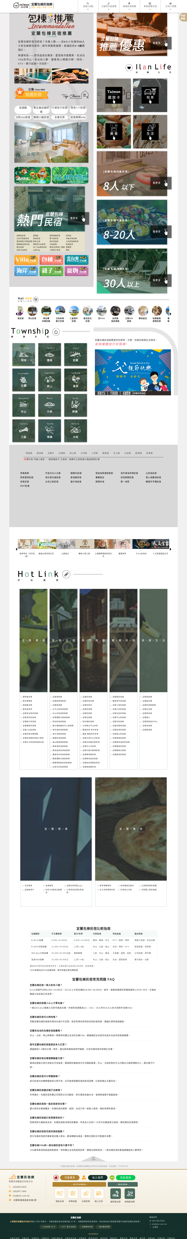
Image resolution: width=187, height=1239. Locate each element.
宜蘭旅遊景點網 (59, 701)
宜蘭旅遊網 (57, 705)
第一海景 (125, 481)
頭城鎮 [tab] (29, 453)
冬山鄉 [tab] (116, 453)
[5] (52, 158)
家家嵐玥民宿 (26, 477)
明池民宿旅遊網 (59, 722)
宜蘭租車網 (147, 730)
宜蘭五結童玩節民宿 (91, 742)
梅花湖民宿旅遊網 (60, 730)
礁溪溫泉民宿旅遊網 (61, 750)
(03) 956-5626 (157, 1221)
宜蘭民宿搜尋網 (149, 705)
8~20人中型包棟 (39, 947)
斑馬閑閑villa (78, 117)
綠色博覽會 (27, 701)
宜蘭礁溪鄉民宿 (89, 755)
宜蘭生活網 (147, 709)
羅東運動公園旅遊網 (61, 759)
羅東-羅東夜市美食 (91, 734)
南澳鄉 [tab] (149, 453)
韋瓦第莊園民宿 (41, 109)
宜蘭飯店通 (147, 701)
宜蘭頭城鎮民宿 (89, 767)
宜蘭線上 (146, 717)
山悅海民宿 (151, 473)
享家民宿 (24, 481)
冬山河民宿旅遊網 (60, 713)
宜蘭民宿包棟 (88, 701)
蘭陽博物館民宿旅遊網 (62, 763)
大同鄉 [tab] (83, 453)
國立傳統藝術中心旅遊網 (63, 726)
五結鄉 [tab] (127, 453)
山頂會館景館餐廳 (149, 886)
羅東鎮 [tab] (105, 453)
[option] (25, 313)
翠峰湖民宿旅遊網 (60, 746)
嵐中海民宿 (76, 481)
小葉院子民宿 (59, 107)
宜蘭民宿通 (87, 709)
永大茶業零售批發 (107, 890)
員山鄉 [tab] (73, 453)
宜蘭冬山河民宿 (89, 746)
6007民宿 (25, 486)
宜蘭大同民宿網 (119, 709)
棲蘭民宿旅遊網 (59, 738)
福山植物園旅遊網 (60, 742)
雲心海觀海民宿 (153, 477)
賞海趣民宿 (76, 477)
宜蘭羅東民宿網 (119, 746)
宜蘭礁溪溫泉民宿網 (121, 742)
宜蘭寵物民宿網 (29, 726)
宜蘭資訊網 (147, 713)
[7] (56, 158)
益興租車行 (29, 890)
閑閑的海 (100, 481)
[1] (44, 158)
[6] (54, 158)
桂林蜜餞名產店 (127, 886)
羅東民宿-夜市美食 (91, 730)
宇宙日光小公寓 (53, 473)
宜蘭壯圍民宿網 (119, 726)
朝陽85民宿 (76, 473)
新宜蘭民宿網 (88, 722)
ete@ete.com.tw (158, 1224)
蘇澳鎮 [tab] (138, 453)
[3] (48, 158)
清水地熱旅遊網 (59, 734)
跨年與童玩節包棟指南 (67, 970)
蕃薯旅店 (100, 477)
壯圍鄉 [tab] (62, 453)
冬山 (29, 59)
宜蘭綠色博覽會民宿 (91, 763)
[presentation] (16, 172)
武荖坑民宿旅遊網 (60, 767)
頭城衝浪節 (27, 705)
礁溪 (50, 55)
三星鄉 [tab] (94, 453)
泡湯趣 (23, 107)
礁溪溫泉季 (27, 709)
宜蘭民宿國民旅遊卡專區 (33, 738)
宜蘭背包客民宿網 (30, 713)
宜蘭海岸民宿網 (29, 717)
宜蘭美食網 (147, 726)
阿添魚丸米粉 (126, 890)
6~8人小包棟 (37, 940)
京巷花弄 (59, 117)
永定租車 (28, 886)
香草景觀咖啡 (105, 886)
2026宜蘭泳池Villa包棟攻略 (42, 970)
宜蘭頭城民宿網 (119, 738)
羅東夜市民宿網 (119, 701)
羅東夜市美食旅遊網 (61, 755)
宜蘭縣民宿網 (118, 697)
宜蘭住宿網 (87, 717)
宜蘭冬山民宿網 (119, 717)
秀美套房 (24, 473)
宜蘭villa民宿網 (29, 730)
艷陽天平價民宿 (153, 481)
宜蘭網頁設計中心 (150, 722)
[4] (50, 158)
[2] (46, 158)
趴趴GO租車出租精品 (54, 891)
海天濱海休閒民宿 (129, 473)
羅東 (71, 55)
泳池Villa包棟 (37, 959)
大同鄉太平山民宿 (90, 726)
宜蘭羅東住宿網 (119, 750)
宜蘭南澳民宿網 (119, 730)
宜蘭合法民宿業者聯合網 (33, 742)
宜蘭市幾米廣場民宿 (91, 750)
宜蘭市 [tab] (51, 453)
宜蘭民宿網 (87, 697)
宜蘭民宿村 (87, 705)
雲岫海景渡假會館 (104, 473)
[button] (100, 370)
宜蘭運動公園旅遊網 (61, 717)
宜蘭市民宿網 (118, 722)
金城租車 (49, 886)
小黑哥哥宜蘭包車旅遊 (75, 891)
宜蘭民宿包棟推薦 (30, 734)
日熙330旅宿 (22, 117)
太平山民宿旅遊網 (60, 709)
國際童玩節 (27, 697)
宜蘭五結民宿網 (119, 713)
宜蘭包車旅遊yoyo (74, 886)
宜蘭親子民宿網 (29, 722)
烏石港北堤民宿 (53, 477)
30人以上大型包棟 (39, 953)
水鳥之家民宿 (51, 481)
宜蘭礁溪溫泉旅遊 (90, 759)
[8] (58, 158)
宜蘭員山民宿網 (119, 734)
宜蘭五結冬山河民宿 (91, 738)
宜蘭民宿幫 (87, 713)
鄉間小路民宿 (41, 117)
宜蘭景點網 (57, 697)
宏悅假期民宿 (127, 477)
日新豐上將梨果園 (149, 890)
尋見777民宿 (78, 107)
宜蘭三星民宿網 (119, 705)
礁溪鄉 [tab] (40, 453)
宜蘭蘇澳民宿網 (119, 755)
